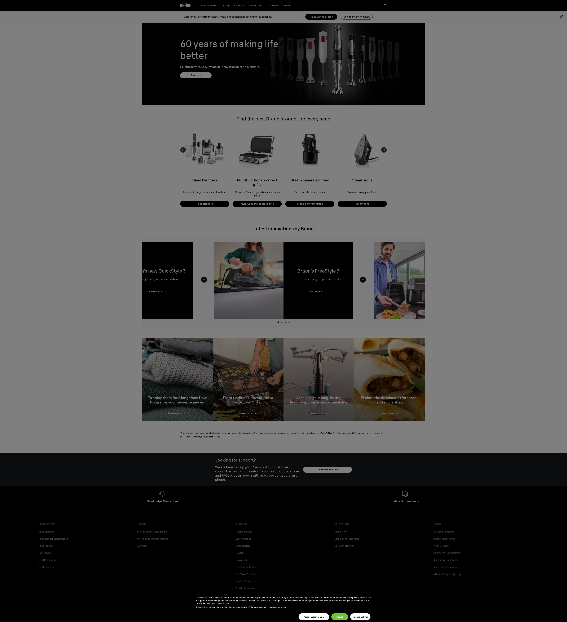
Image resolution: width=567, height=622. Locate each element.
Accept (340, 617)
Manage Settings (360, 617)
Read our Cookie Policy (277, 607)
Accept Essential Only (314, 617)
